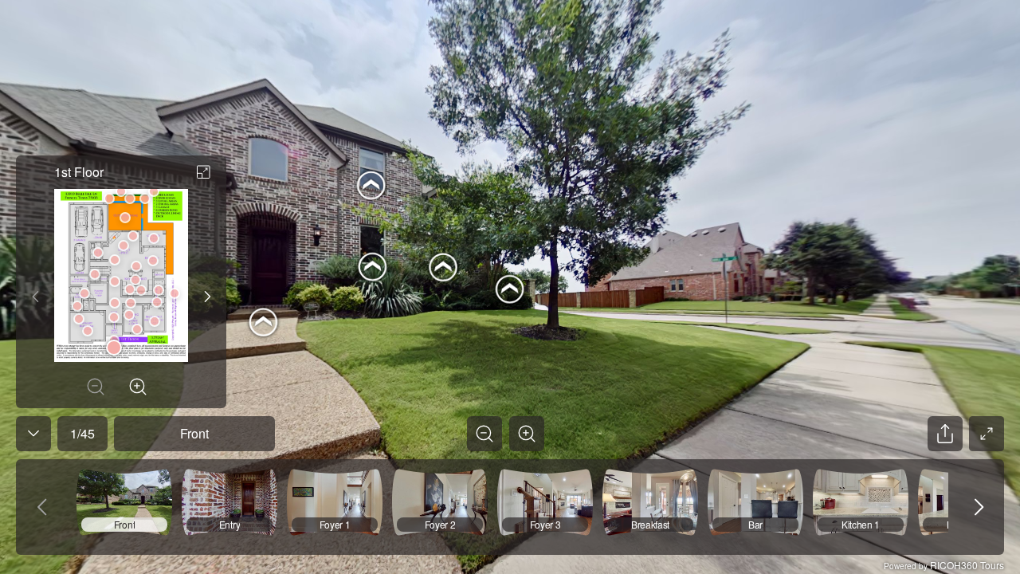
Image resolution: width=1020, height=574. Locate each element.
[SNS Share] (945, 433)
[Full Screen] (986, 433)
